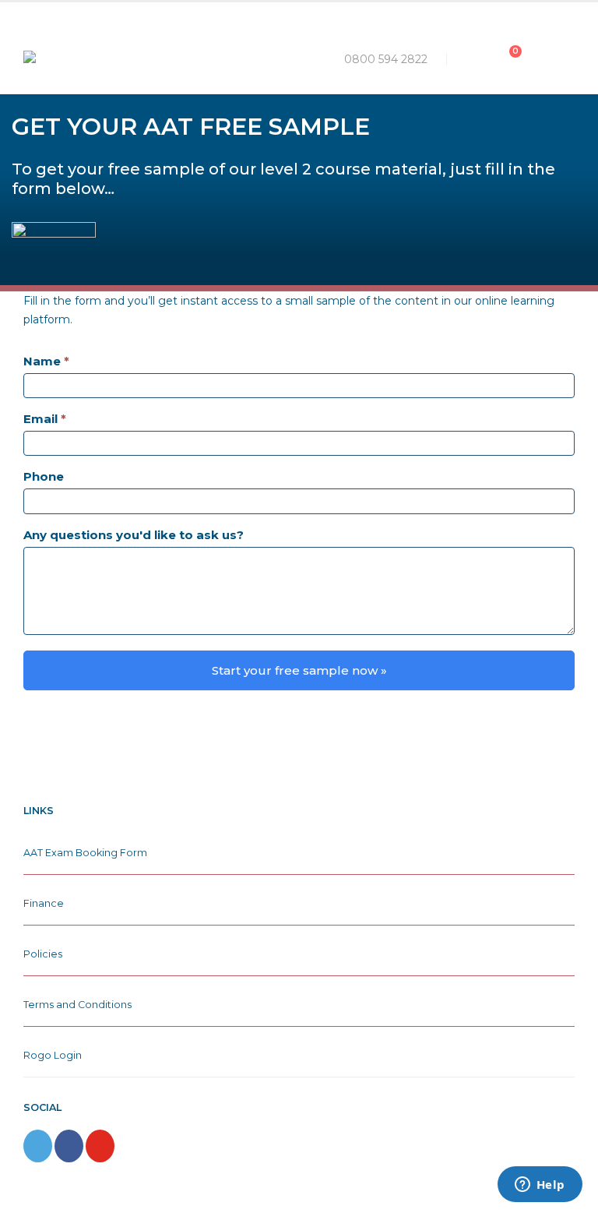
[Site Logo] (93, 59)
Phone (43, 476)
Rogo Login (52, 1055)
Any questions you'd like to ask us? (133, 534)
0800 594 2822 (385, 59)
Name (46, 361)
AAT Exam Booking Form (85, 853)
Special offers (436, 13)
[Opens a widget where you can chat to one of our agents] (539, 1185)
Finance (43, 903)
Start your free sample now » (299, 670)
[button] (470, 59)
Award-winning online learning (160, 13)
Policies (42, 954)
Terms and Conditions (77, 1004)
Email (44, 418)
